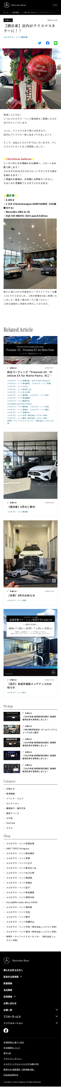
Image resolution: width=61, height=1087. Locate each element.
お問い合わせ (10, 1003)
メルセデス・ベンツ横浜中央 (20, 897)
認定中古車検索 (11, 976)
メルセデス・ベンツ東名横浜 (20, 853)
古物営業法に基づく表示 (14, 1042)
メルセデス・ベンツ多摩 (18, 858)
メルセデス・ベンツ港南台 (19, 882)
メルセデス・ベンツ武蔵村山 (20, 921)
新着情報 (15, 12)
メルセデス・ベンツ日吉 (18, 912)
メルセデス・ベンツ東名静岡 (20, 892)
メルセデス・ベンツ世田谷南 (20, 843)
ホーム (6, 12)
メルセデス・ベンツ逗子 (18, 887)
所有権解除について (12, 1047)
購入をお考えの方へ (13, 969)
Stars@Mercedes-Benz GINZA (22, 902)
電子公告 (7, 1053)
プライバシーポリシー (13, 1058)
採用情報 (8, 996)
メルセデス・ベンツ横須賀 (19, 877)
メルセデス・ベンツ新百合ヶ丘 (21, 867)
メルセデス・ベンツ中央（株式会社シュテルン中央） (31, 926)
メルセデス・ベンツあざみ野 (20, 872)
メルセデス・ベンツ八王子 (19, 863)
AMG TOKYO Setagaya (17, 848)
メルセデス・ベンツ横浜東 (16, 37)
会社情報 (8, 989)
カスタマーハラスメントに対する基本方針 (21, 1064)
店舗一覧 (8, 1009)
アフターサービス (12, 1016)
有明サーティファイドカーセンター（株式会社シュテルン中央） (31, 938)
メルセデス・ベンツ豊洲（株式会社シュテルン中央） (31, 931)
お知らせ (8, 20)
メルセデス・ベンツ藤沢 (18, 916)
